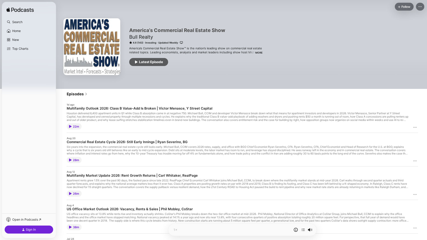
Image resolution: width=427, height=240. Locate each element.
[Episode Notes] (295, 230)
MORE (259, 52)
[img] (20, 10)
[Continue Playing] (303, 230)
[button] (29, 22)
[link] (77, 94)
